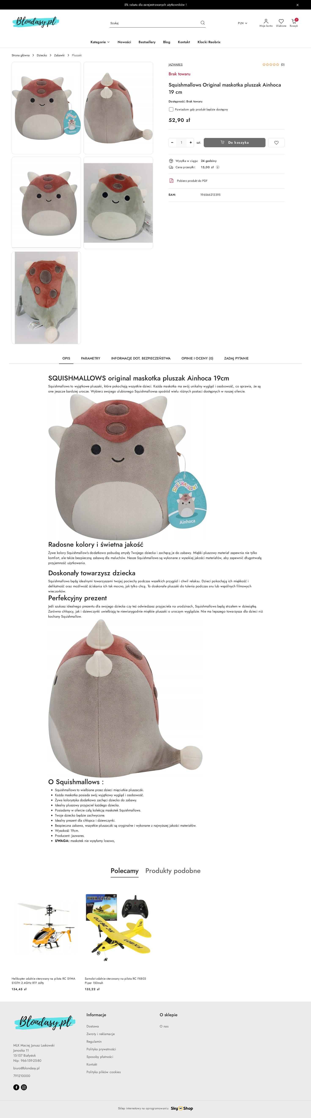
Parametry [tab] (90, 358)
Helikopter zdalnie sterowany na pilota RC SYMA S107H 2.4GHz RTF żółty (43, 980)
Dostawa (93, 1026)
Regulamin (94, 1041)
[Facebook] (16, 1087)
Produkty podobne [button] (173, 871)
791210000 (21, 1075)
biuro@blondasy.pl (26, 1068)
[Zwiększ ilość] (190, 142)
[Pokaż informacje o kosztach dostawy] (217, 167)
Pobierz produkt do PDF (192, 181)
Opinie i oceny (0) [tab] (197, 358)
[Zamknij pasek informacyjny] (297, 5)
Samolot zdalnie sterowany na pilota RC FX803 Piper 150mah (115, 980)
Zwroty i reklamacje (101, 1033)
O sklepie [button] (169, 1015)
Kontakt (92, 1064)
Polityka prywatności (101, 1049)
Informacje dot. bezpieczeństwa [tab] (141, 358)
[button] (46, 108)
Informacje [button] (96, 1015)
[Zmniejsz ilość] (172, 142)
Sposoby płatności (100, 1056)
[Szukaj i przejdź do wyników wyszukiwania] (203, 23)
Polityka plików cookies (104, 1072)
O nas (164, 1026)
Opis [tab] (66, 358)
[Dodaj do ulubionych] (276, 142)
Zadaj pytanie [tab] (236, 358)
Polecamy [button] (125, 871)
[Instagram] (24, 1087)
